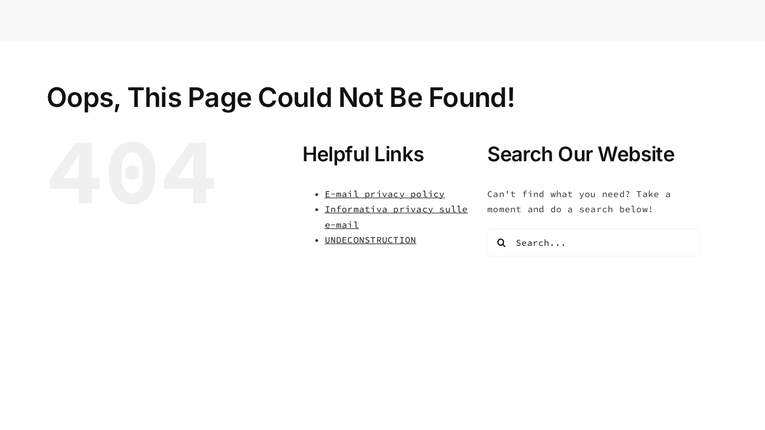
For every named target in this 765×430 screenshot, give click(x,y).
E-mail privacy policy (385, 193)
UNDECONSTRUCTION (371, 239)
